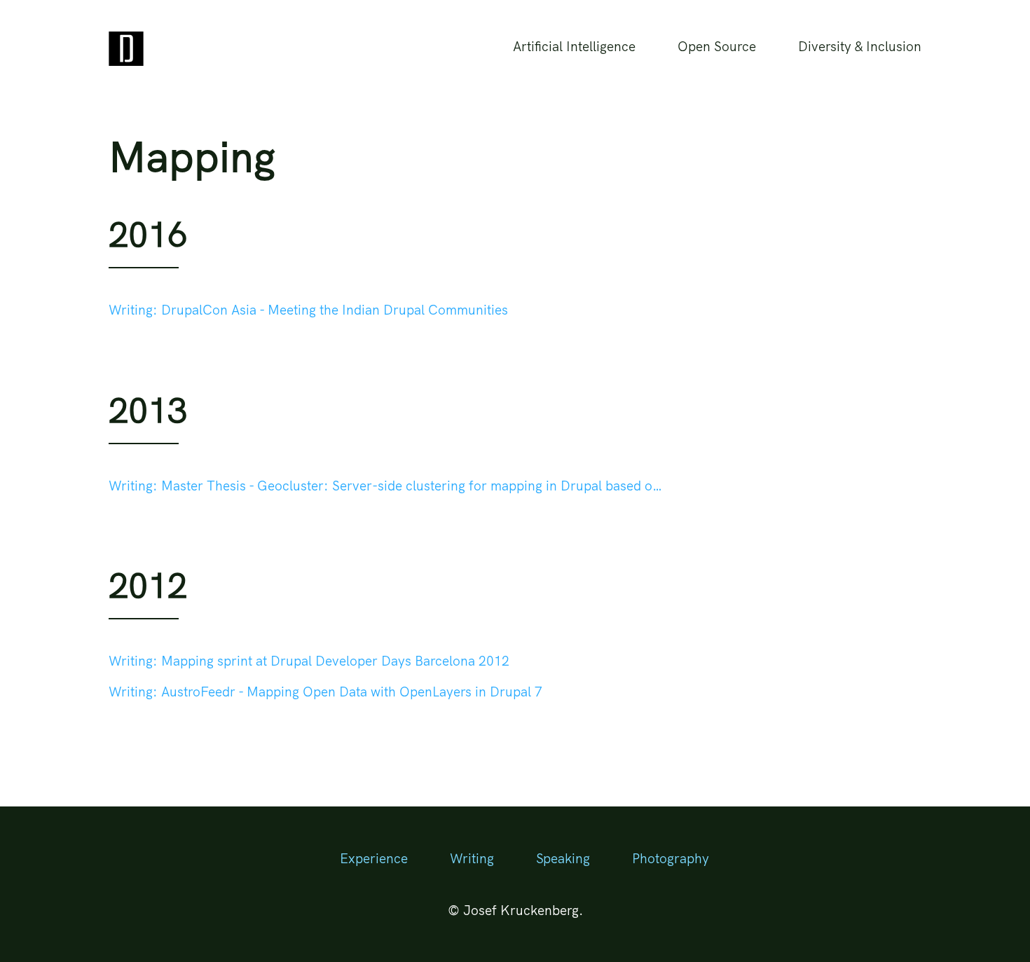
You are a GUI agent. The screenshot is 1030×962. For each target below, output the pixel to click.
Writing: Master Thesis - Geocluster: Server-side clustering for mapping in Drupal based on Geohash (389, 485)
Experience (374, 858)
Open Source (717, 46)
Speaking (563, 858)
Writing (472, 858)
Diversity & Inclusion (859, 46)
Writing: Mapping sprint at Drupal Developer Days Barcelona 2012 (309, 660)
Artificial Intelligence (574, 46)
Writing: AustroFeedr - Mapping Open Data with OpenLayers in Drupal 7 (325, 691)
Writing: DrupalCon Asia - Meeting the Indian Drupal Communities (308, 309)
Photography (670, 858)
